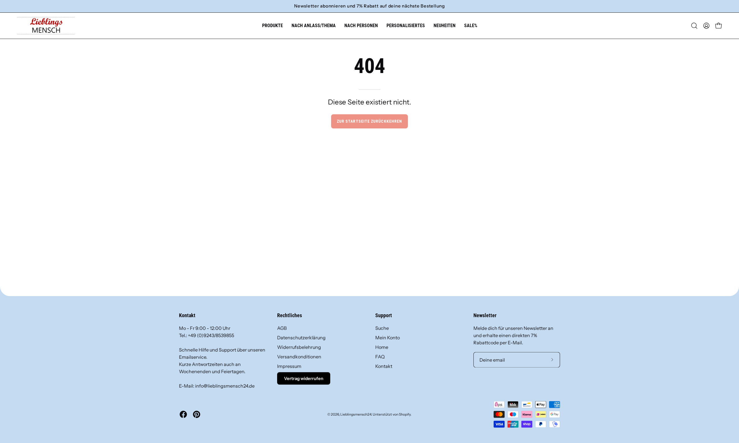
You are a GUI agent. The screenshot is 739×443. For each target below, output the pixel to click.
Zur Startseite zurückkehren (369, 121)
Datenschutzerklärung (301, 338)
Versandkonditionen (299, 357)
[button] (313, 26)
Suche (382, 328)
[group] (369, 6)
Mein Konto (387, 338)
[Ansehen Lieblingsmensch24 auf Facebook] (183, 414)
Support (383, 315)
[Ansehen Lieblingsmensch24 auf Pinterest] (196, 414)
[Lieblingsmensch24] (46, 25)
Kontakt (383, 366)
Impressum (289, 366)
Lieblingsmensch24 (355, 414)
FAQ (380, 357)
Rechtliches (289, 315)
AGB (282, 328)
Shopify (404, 414)
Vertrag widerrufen (303, 378)
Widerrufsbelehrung (299, 347)
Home (381, 347)
